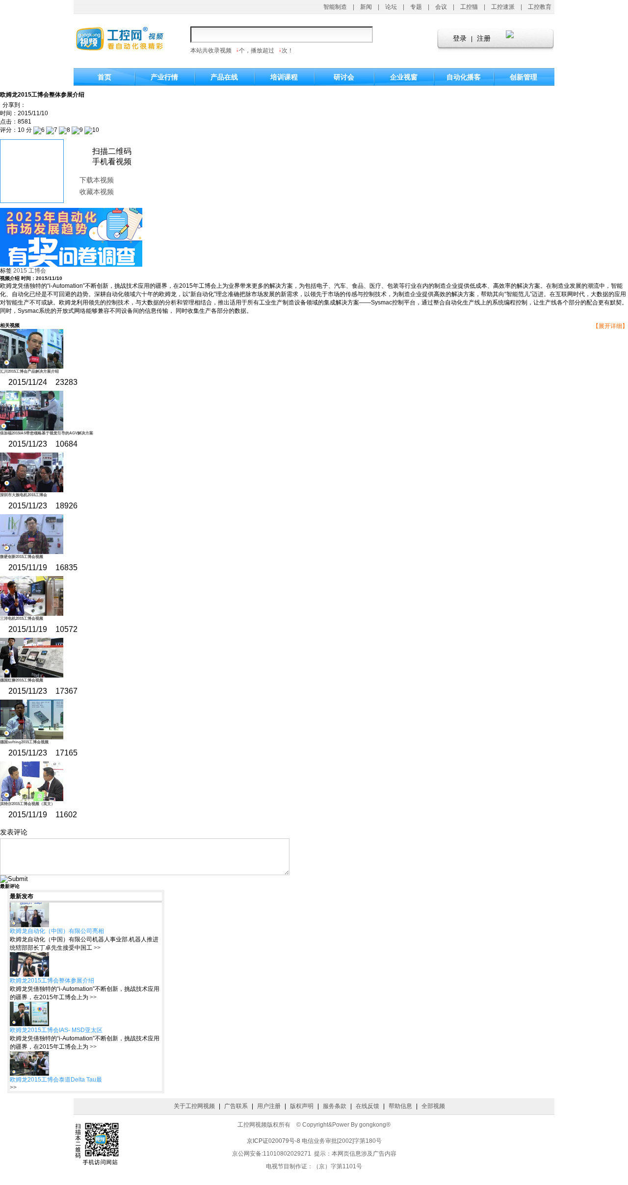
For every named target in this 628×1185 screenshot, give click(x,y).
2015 (20, 270)
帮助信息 (400, 1106)
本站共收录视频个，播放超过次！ (241, 50)
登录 (460, 38)
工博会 (37, 270)
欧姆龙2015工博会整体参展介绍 (52, 980)
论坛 (391, 6)
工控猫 (469, 6)
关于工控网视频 (194, 1106)
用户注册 (269, 1106)
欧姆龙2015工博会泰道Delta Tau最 (56, 1079)
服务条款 (334, 1106)
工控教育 (539, 6)
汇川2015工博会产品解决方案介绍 (29, 371)
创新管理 (523, 77)
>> (96, 947)
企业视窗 (404, 77)
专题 (416, 6)
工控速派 (503, 6)
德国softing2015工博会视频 (24, 742)
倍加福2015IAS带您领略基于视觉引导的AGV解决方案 (46, 433)
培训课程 (284, 77)
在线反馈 (367, 1106)
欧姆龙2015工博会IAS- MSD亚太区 (56, 1030)
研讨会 (344, 77)
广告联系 (236, 1106)
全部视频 (433, 1106)
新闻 (366, 6)
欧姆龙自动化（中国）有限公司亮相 (57, 931)
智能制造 (335, 6)
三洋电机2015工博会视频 (21, 618)
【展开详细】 (610, 326)
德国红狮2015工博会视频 (21, 680)
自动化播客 (463, 77)
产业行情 (164, 77)
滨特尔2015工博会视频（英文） (27, 804)
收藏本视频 (96, 192)
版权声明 (302, 1106)
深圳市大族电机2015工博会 (23, 495)
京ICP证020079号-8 (273, 1140)
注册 (484, 38)
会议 (441, 6)
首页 (104, 77)
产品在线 (224, 77)
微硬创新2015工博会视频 (21, 557)
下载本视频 (96, 180)
